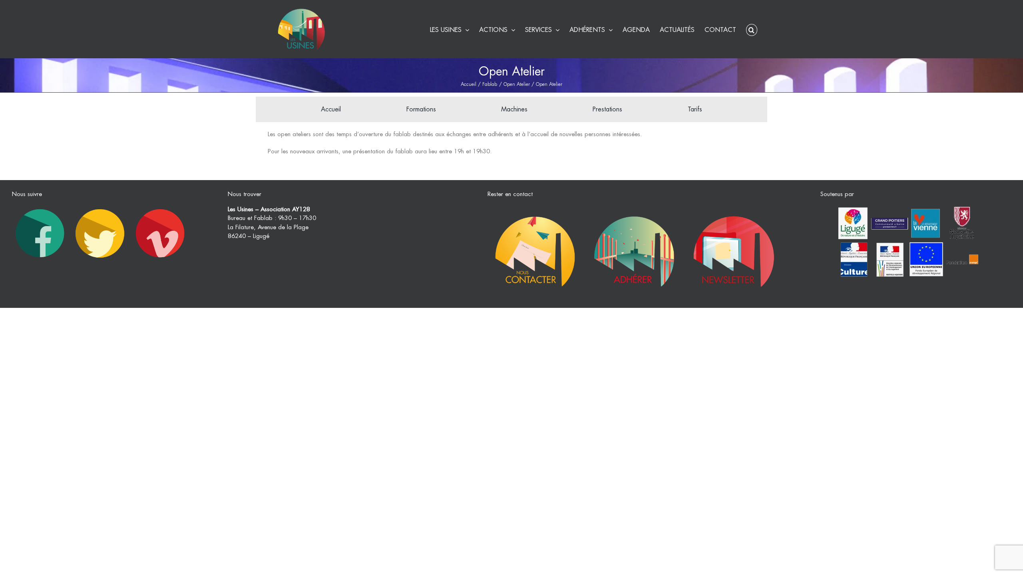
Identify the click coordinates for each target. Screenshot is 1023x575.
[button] (751, 29)
